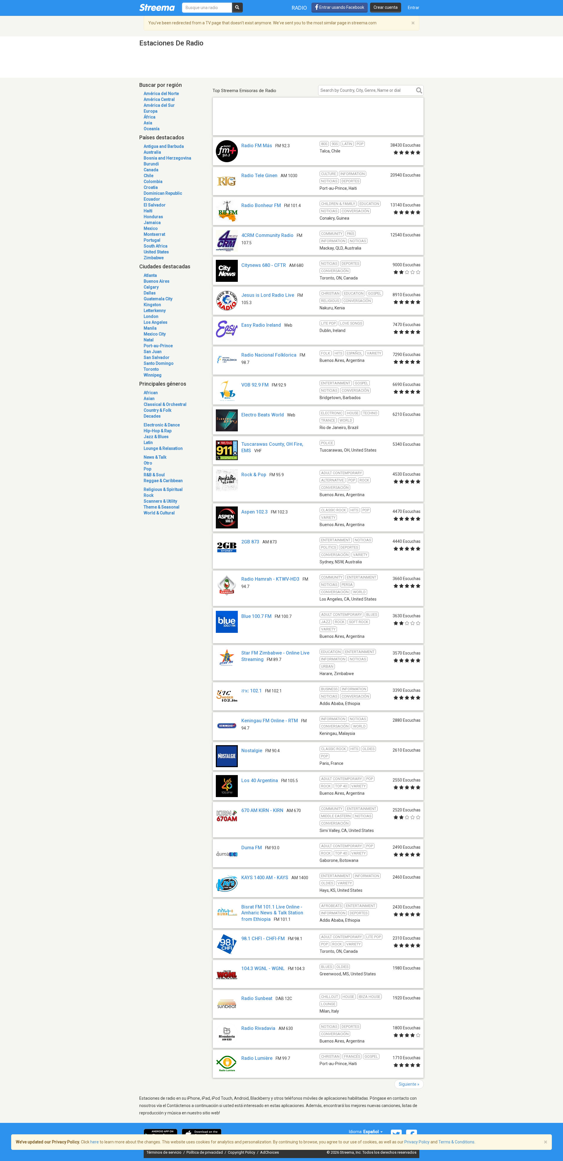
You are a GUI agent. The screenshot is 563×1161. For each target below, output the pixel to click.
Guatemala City (158, 298)
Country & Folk (157, 410)
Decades (152, 416)
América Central (159, 99)
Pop (147, 469)
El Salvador (155, 205)
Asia (148, 123)
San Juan (153, 351)
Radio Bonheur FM (261, 205)
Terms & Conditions (456, 1142)
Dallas (150, 293)
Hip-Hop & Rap (158, 430)
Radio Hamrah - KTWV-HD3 (270, 579)
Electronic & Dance (162, 425)
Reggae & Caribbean (163, 480)
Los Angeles (155, 322)
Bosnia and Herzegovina (167, 158)
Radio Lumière (256, 1058)
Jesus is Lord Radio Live (267, 295)
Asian (149, 398)
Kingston (152, 304)
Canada (151, 169)
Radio (299, 8)
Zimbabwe (154, 257)
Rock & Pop (253, 474)
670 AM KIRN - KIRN (262, 810)
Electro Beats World (262, 415)
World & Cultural (159, 513)
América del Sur (159, 105)
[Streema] (157, 7)
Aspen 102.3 (254, 512)
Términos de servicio (164, 1152)
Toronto (151, 369)
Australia (152, 152)
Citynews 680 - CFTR (263, 265)
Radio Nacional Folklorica (268, 355)
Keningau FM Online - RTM (269, 720)
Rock (148, 495)
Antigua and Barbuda (164, 146)
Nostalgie (251, 750)
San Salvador (156, 357)
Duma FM (251, 847)
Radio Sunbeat (256, 998)
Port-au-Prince (158, 345)
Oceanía (152, 128)
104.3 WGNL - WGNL (263, 968)
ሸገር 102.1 (251, 691)
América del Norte (161, 93)
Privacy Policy (417, 1142)
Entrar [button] (413, 7)
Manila (150, 328)
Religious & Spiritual (163, 489)
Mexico (151, 228)
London (151, 316)
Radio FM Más (256, 145)
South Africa (155, 246)
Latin (148, 442)
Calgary (151, 287)
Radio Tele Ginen (259, 175)
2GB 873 (250, 542)
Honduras (153, 216)
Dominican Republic (163, 193)
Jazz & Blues (156, 436)
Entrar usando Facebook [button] (341, 7)
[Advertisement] (318, 127)
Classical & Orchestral (165, 404)
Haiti (148, 211)
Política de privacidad (205, 1152)
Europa (150, 111)
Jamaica (152, 222)
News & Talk (155, 457)
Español (371, 1131)
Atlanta (150, 275)
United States (156, 252)
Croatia (151, 187)
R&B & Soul (154, 474)
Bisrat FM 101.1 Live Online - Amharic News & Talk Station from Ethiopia (272, 913)
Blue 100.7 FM (256, 616)
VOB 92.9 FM (255, 385)
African (151, 392)
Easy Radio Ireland (261, 325)
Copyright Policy (242, 1152)
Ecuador (152, 199)
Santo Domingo (159, 363)
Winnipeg (153, 375)
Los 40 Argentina (259, 780)
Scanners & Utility (160, 501)
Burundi (151, 164)
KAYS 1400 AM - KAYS (264, 877)
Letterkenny (155, 310)
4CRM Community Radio (267, 235)
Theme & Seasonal (161, 507)
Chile (148, 175)
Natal (149, 340)
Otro (148, 463)
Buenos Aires (156, 281)
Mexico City (155, 334)
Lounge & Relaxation (163, 448)
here (94, 1142)
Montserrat (154, 234)
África (149, 117)
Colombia (153, 181)
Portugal (152, 240)
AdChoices (269, 1152)
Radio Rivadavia (258, 1028)
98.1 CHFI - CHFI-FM (263, 938)
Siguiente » (409, 1084)
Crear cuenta (386, 7)
